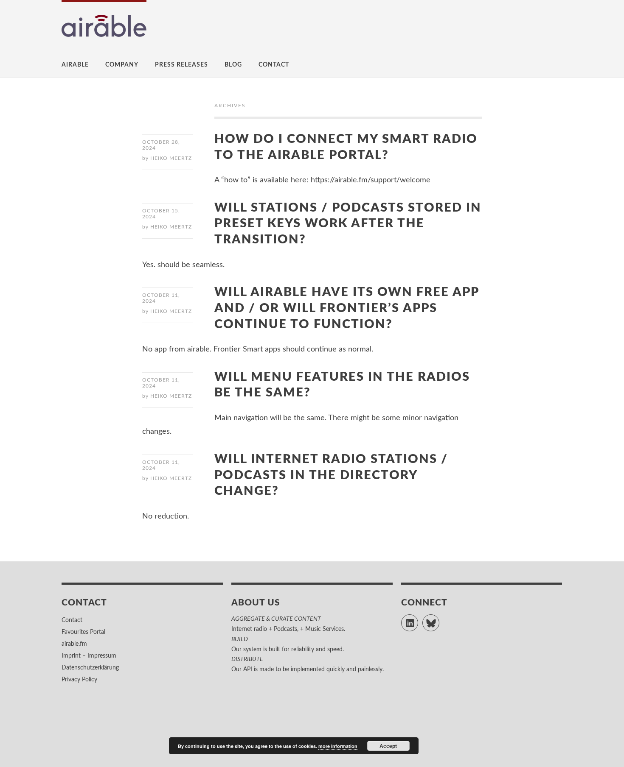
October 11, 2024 (161, 298)
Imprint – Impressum (89, 656)
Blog (233, 65)
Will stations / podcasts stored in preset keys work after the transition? (347, 224)
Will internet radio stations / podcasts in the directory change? (331, 475)
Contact (274, 65)
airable (75, 65)
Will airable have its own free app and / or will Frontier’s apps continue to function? (346, 308)
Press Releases (181, 65)
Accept (388, 746)
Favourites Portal (83, 632)
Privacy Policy (79, 680)
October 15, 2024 (161, 213)
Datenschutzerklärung (90, 668)
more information (337, 746)
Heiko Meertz (171, 158)
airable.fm (74, 644)
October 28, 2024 (161, 145)
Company (121, 65)
